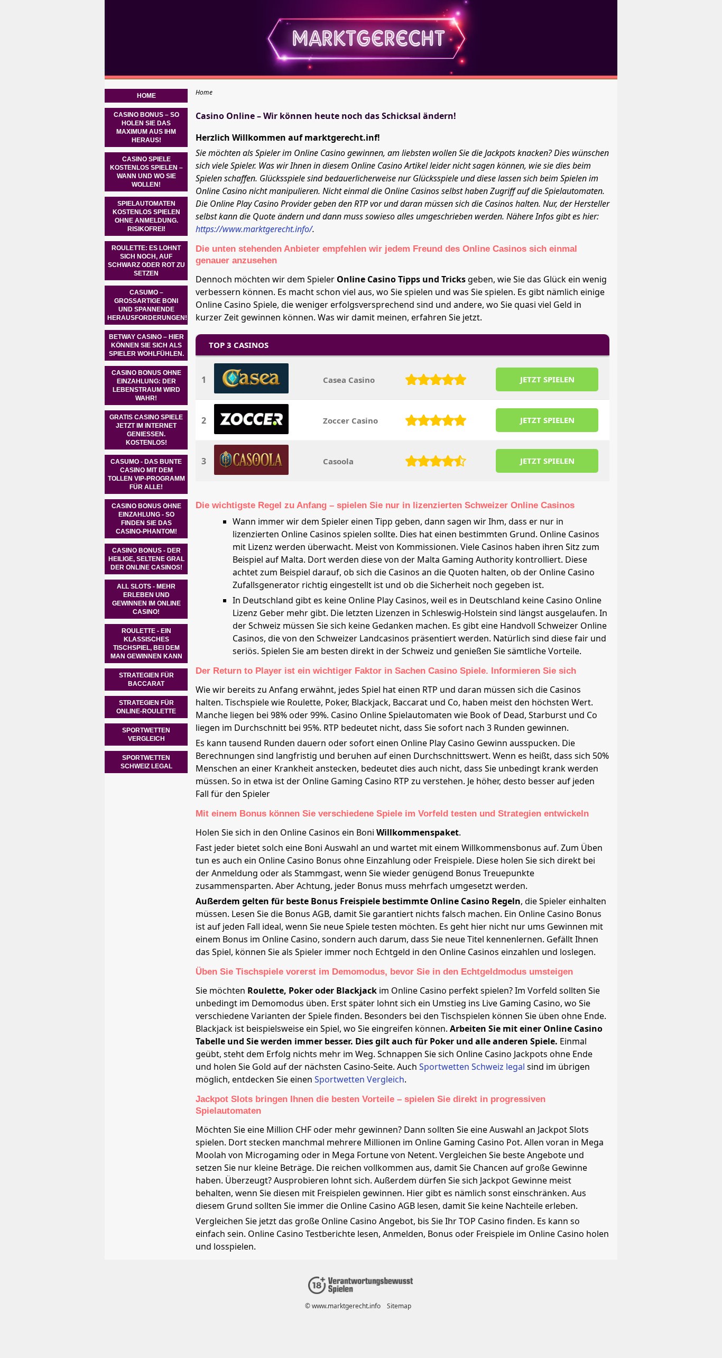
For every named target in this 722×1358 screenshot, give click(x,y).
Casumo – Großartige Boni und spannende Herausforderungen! (147, 305)
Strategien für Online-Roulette (146, 707)
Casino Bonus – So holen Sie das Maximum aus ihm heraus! (146, 127)
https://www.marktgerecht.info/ (254, 229)
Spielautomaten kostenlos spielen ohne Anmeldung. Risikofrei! (146, 216)
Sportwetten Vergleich (359, 1079)
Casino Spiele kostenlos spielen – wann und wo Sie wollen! (146, 171)
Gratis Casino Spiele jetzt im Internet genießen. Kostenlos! (146, 430)
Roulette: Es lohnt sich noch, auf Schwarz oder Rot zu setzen (146, 260)
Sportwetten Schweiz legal (472, 1066)
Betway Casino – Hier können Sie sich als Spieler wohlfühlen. (146, 345)
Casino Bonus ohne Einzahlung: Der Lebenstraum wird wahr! (146, 385)
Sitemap (399, 1305)
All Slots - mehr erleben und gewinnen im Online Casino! (146, 599)
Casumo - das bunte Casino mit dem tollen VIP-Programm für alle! (146, 474)
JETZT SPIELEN (547, 379)
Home (146, 95)
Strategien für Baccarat (146, 679)
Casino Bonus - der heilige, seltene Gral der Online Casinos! (146, 559)
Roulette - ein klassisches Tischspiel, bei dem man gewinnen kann (146, 643)
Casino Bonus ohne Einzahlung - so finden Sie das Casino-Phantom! (146, 518)
